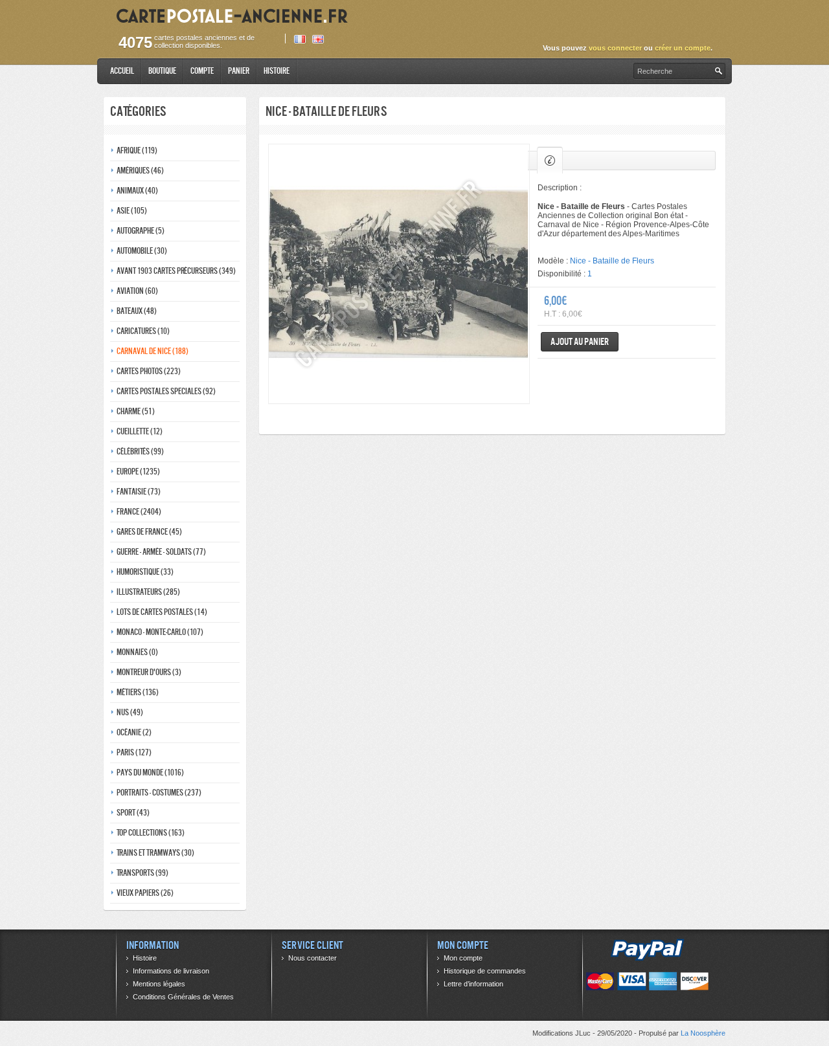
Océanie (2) (134, 732)
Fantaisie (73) (139, 491)
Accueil (122, 71)
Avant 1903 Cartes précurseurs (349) (176, 271)
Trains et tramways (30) (155, 853)
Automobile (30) (142, 251)
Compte (202, 71)
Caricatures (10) (143, 331)
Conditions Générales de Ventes (183, 997)
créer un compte (682, 48)
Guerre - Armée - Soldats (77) (161, 552)
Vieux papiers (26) (145, 893)
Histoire (277, 71)
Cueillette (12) (140, 431)
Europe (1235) (138, 471)
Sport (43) (133, 813)
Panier (238, 71)
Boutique (162, 71)
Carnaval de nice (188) (152, 351)
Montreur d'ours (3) (149, 672)
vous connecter (615, 48)
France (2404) (139, 512)
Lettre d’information (473, 984)
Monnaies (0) (137, 652)
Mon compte (463, 958)
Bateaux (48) (137, 311)
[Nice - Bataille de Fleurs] (399, 273)
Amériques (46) (140, 170)
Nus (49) (130, 712)
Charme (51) (136, 411)
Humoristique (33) (145, 572)
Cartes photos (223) (149, 371)
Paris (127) (134, 752)
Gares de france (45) (149, 532)
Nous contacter (312, 958)
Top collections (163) (151, 833)
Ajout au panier (580, 341)
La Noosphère (703, 1033)
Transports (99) (142, 873)
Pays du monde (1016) (150, 772)
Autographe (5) (141, 231)
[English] (318, 39)
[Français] (300, 39)
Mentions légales (159, 984)
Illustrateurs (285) (148, 592)
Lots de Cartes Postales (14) (162, 612)
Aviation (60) (137, 291)
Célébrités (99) (140, 451)
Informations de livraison (171, 971)
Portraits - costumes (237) (159, 792)
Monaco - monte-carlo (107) (160, 632)
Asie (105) (132, 211)
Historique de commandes (485, 971)
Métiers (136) (138, 692)
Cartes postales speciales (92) (166, 391)
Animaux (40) (137, 190)
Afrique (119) (137, 150)
